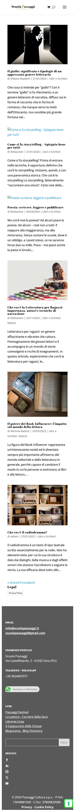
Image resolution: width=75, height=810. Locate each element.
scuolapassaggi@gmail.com (25, 633)
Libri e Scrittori (58, 78)
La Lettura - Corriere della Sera (26, 717)
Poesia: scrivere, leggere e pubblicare (35, 207)
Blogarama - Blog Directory (23, 731)
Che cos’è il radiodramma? (27, 532)
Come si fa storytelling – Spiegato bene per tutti (36, 146)
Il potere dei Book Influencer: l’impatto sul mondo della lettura (37, 425)
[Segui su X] (37, 777)
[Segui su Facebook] (37, 760)
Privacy (26, 807)
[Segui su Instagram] (37, 772)
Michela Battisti (20, 431)
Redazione (17, 151)
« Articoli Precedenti (21, 583)
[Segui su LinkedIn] (37, 766)
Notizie (11, 323)
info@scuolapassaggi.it (22, 628)
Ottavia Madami (20, 78)
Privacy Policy (15, 593)
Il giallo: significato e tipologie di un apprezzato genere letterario (34, 72)
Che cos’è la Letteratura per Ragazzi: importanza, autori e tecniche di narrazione (35, 310)
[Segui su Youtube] (37, 783)
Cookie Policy (44, 807)
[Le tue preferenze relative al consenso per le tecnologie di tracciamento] (68, 803)
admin (14, 536)
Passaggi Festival (16, 712)
